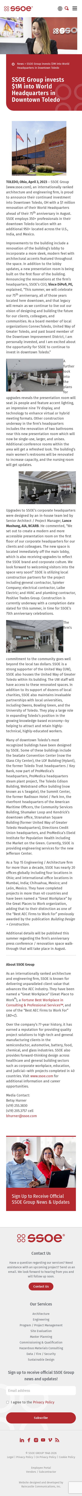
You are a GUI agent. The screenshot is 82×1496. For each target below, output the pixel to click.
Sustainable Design (41, 1359)
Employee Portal (41, 1467)
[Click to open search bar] (67, 8)
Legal (10, 1457)
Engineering (41, 1319)
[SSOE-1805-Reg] (18, 8)
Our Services (41, 1303)
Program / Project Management (41, 1325)
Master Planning (41, 1337)
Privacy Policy (43, 1402)
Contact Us (41, 1286)
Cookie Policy (67, 1457)
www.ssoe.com (41, 1076)
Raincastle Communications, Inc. (41, 1486)
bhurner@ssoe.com (21, 1116)
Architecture (41, 1314)
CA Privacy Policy (46, 1457)
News (20, 63)
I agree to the (32, 1402)
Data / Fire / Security (41, 1354)
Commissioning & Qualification (41, 1342)
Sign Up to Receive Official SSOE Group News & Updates (41, 1199)
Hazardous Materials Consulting (41, 1348)
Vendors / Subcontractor (41, 1471)
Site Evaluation (41, 1331)
